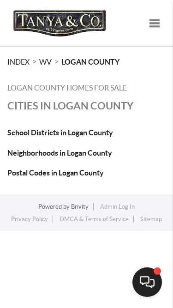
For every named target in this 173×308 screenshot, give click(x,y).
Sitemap (151, 219)
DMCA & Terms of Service (94, 219)
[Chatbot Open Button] (147, 282)
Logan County (90, 62)
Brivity (80, 206)
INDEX (18, 62)
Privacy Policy (29, 219)
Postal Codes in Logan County (55, 173)
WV (45, 62)
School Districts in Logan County (60, 132)
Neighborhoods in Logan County (59, 153)
